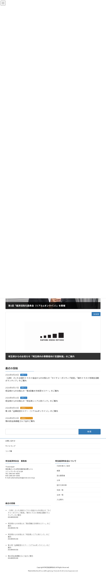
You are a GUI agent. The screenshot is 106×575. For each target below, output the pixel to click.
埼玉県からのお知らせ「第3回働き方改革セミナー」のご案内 (32, 391)
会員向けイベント (26, 408)
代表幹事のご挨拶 (63, 466)
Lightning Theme (52, 571)
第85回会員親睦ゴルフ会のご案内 (20, 421)
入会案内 (60, 500)
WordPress (39, 571)
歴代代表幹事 (62, 485)
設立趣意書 (61, 476)
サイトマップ (10, 446)
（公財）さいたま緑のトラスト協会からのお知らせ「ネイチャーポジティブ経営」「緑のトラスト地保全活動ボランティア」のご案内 (29, 512)
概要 (58, 471)
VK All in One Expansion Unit (68, 571)
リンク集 (8, 451)
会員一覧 (60, 495)
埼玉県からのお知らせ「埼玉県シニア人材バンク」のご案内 (31, 401)
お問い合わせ (10, 441)
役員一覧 (60, 490)
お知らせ (23, 375)
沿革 (58, 480)
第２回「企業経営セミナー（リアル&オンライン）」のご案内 (31, 411)
